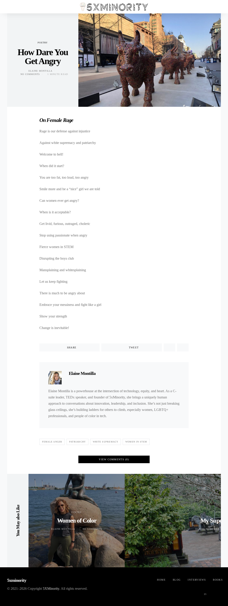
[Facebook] (173, 591)
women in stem (136, 441)
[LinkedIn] (216, 591)
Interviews (197, 579)
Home (161, 579)
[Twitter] (184, 591)
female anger (52, 441)
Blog (177, 579)
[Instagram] (195, 591)
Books (218, 579)
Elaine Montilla (40, 71)
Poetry (43, 42)
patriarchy (77, 441)
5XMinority (51, 588)
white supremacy (105, 441)
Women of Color (76, 520)
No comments (30, 74)
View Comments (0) (114, 459)
